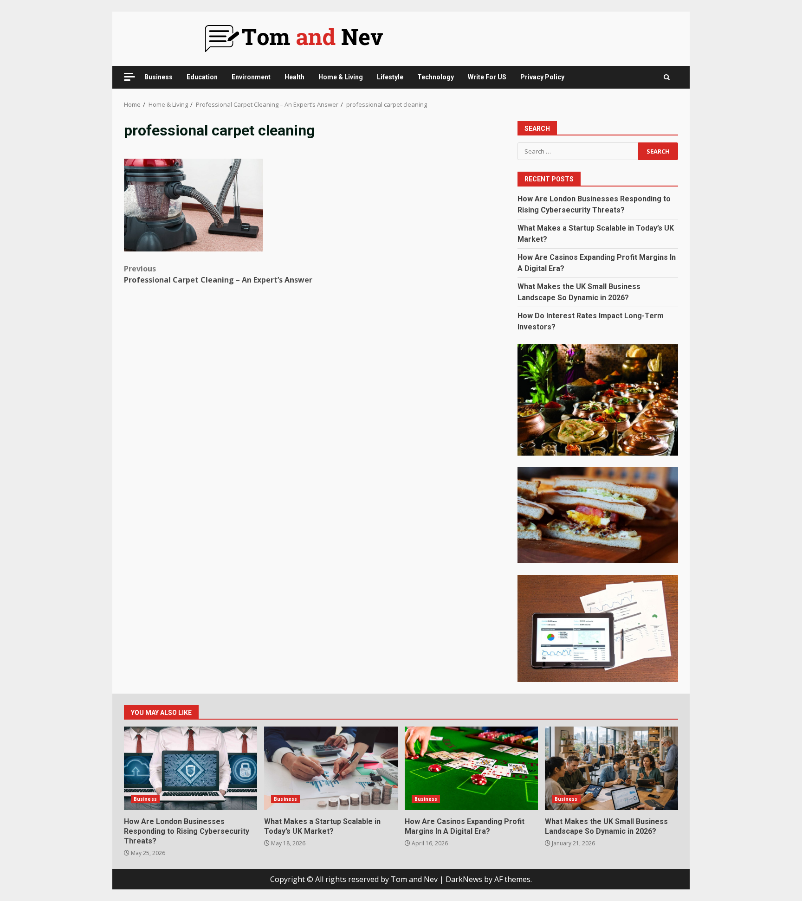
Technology (435, 77)
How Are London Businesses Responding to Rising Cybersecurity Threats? (190, 768)
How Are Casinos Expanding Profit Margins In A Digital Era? (471, 768)
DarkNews (464, 879)
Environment (251, 77)
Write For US (487, 77)
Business (158, 77)
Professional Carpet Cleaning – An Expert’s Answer (218, 274)
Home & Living (340, 77)
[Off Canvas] (129, 77)
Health (294, 77)
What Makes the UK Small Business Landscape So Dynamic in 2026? (611, 768)
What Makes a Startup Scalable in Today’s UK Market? (330, 768)
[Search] (667, 77)
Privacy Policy (542, 77)
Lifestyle (390, 77)
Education (202, 77)
